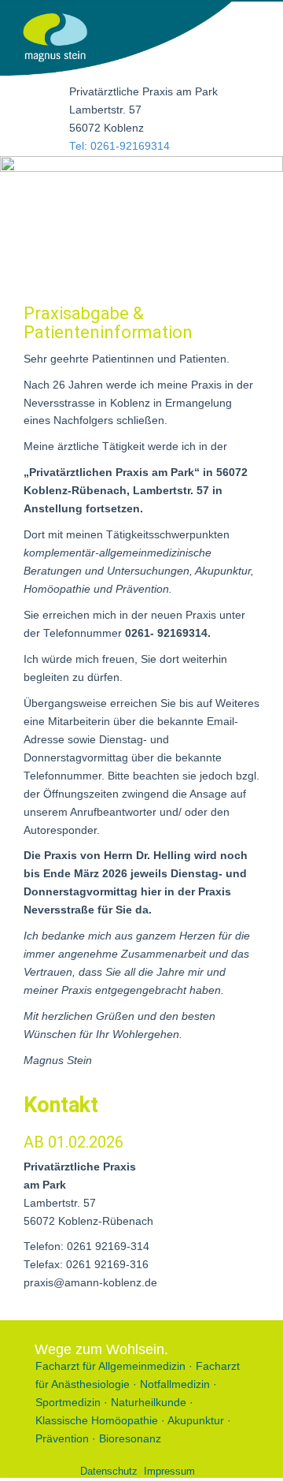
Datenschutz (109, 1471)
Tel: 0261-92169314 (119, 146)
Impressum (169, 1471)
